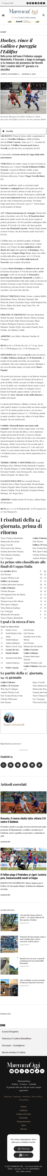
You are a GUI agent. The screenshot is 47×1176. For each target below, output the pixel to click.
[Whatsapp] (44, 3)
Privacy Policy (37, 1096)
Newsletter (17, 1096)
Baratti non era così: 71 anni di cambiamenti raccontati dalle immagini (32, 960)
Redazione (8, 1096)
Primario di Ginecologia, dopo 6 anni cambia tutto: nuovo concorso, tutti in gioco (33, 939)
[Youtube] (38, 3)
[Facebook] (28, 3)
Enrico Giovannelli (14, 724)
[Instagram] (33, 3)
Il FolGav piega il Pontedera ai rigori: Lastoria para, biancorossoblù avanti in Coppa (23, 876)
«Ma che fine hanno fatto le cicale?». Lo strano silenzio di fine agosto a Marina (32, 917)
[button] (3, 15)
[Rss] (36, 3)
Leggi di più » (25, 923)
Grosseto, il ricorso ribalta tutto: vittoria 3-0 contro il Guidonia (23, 819)
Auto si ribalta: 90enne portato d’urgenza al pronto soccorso (32, 981)
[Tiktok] (41, 3)
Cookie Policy (24, 1100)
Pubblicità (26, 1096)
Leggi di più (5, 842)
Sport (3, 32)
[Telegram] (30, 3)
